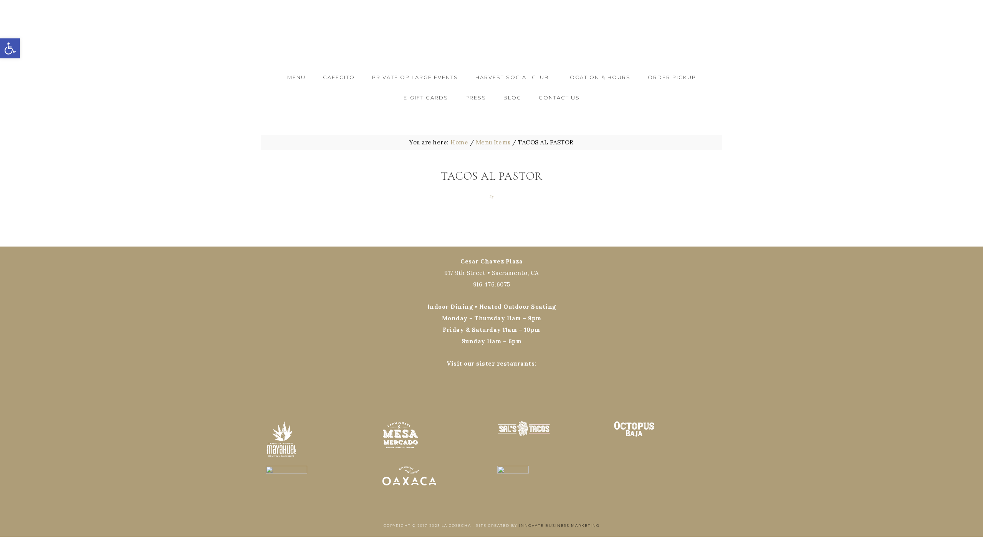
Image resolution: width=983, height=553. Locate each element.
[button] (10, 48)
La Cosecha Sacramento (491, 34)
